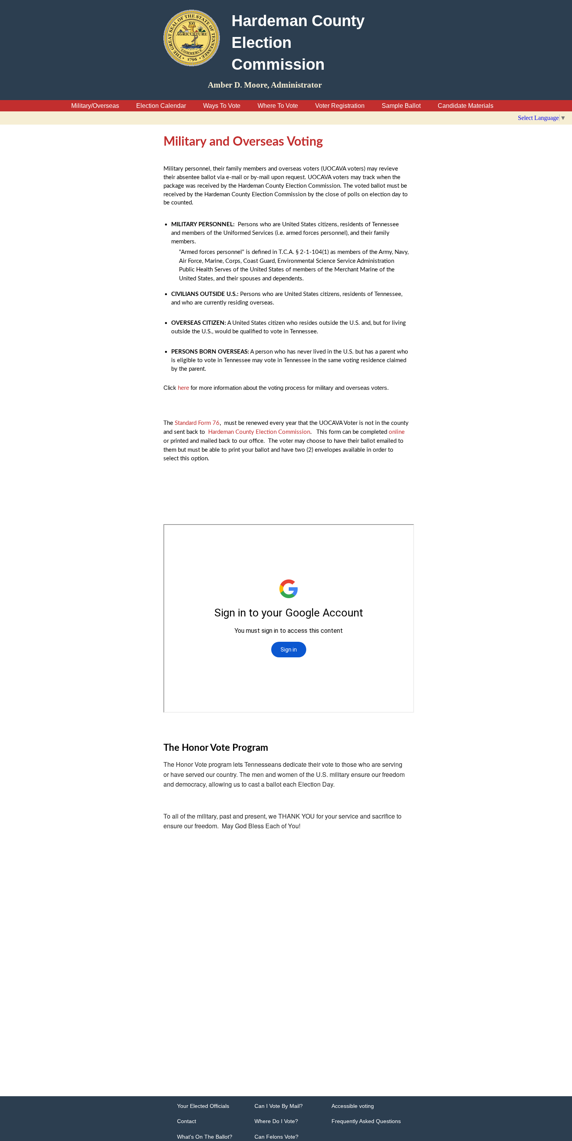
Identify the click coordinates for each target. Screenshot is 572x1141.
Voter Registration (340, 105)
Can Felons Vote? (276, 1137)
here (183, 387)
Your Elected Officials (203, 1106)
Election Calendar (161, 105)
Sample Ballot (401, 105)
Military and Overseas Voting (243, 142)
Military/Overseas (96, 105)
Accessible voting (353, 1106)
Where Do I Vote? (276, 1121)
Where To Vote (278, 105)
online (397, 432)
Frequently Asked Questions (366, 1121)
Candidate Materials (465, 105)
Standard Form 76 (197, 423)
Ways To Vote (221, 105)
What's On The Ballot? (204, 1137)
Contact (186, 1121)
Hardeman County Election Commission (259, 432)
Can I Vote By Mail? (278, 1106)
